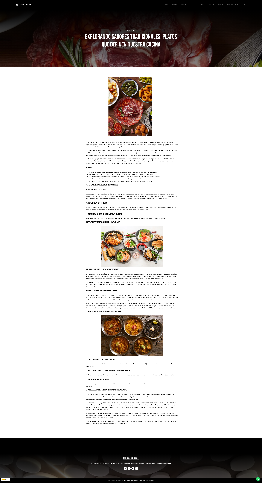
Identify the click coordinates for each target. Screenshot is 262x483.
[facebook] (125, 468)
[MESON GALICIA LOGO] (24, 3)
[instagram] (129, 468)
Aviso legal (136, 480)
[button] (258, 479)
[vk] (132, 468)
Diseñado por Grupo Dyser (128, 480)
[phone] (136, 468)
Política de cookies (142, 480)
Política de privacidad (150, 480)
